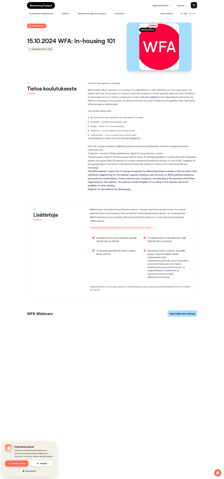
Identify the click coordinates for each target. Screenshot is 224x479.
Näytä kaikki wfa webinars (182, 313)
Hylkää (43, 463)
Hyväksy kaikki (19, 463)
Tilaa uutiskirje (166, 13)
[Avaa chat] (217, 472)
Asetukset (31, 471)
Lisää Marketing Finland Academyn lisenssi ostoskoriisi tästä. (120, 227)
